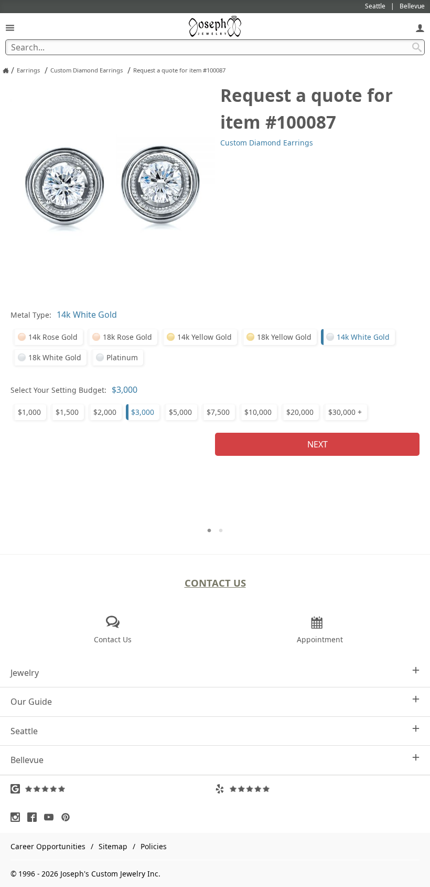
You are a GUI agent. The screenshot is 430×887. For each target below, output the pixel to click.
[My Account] (420, 27)
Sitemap (113, 846)
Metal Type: (30, 315)
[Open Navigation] (10, 27)
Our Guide (31, 701)
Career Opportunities (47, 846)
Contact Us (215, 582)
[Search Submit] (417, 47)
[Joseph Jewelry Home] (6, 70)
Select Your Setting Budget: (58, 390)
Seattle (24, 731)
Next (317, 444)
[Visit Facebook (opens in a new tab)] (34, 817)
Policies (154, 846)
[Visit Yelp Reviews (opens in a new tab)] (317, 789)
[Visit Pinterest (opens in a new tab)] (68, 817)
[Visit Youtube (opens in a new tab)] (51, 817)
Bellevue (27, 760)
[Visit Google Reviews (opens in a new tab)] (112, 789)
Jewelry (24, 673)
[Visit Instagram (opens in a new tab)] (17, 817)
